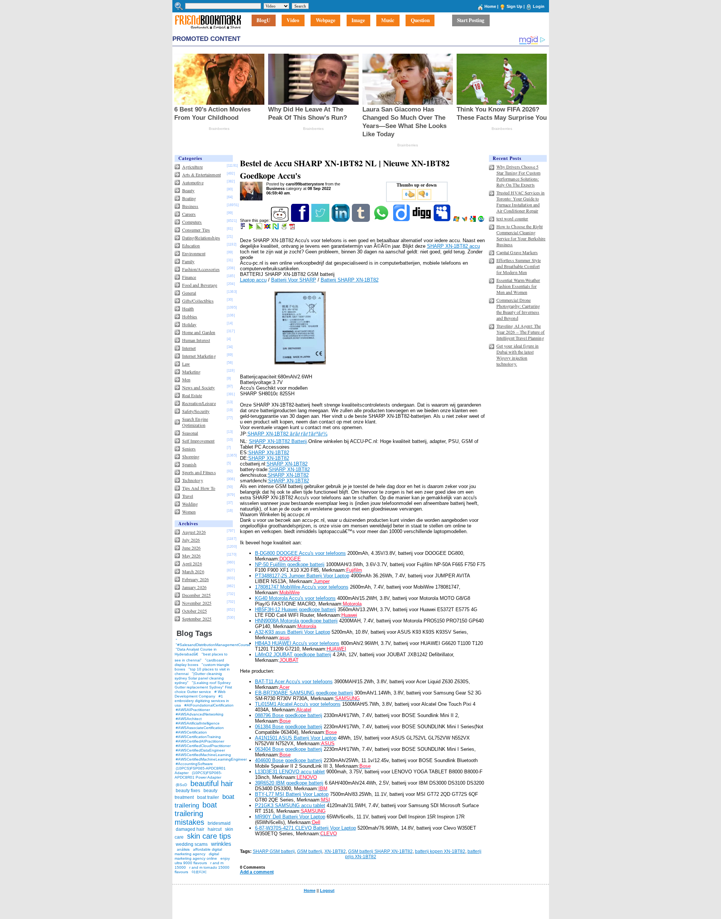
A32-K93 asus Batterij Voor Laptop (292, 632)
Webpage (325, 20)
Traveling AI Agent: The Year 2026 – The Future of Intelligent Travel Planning (520, 332)
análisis (183, 849)
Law (186, 364)
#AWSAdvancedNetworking (199, 714)
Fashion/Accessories (201, 269)
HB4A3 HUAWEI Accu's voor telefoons (297, 643)
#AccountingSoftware (194, 764)
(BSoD (181, 785)
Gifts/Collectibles (198, 301)
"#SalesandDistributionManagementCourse (213, 645)
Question (420, 20)
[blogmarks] (251, 228)
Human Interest (196, 340)
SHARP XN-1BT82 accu (453, 246)
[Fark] (243, 228)
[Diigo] (402, 220)
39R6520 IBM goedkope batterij (289, 783)
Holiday (189, 324)
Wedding (190, 504)
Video (293, 20)
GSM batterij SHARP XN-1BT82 (380, 851)
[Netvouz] (276, 228)
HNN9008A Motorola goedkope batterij (296, 621)
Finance (189, 277)
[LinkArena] (259, 228)
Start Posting (470, 20)
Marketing (191, 372)
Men (186, 380)
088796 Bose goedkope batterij (288, 715)
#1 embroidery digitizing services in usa (202, 700)
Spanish (189, 464)
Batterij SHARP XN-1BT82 (350, 280)
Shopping (191, 456)
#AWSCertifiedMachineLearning (203, 755)
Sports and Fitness (199, 472)
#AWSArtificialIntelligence (198, 723)
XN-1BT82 (335, 851)
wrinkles (221, 844)
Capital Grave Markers (517, 252)
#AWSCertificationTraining (198, 737)
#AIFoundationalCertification (209, 705)
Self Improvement (198, 441)
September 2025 (197, 619)
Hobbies (190, 316)
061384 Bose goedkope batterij (288, 726)
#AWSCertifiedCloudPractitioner (203, 746)
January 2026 (194, 587)
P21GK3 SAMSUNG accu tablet (290, 805)
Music (387, 20)
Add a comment (257, 872)
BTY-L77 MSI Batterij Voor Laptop (292, 794)
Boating (189, 198)
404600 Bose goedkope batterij (288, 760)
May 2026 (191, 556)
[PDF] (292, 228)
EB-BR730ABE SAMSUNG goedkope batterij (304, 693)
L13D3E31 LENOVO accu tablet (290, 771)
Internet (189, 348)
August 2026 (194, 532)
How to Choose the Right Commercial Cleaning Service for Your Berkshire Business (521, 235)
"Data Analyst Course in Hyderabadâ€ (196, 651)
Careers (189, 214)
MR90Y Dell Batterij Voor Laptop (290, 817)
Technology (192, 480)
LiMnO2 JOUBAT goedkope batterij (293, 654)
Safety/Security (196, 411)
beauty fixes (188, 790)
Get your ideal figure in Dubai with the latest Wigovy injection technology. (517, 355)
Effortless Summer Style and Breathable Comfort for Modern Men (518, 266)
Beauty (188, 190)
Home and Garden (199, 332)
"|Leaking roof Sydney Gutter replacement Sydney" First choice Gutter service (203, 687)
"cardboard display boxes (199, 662)
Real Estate (192, 395)
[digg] (422, 220)
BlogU (263, 20)
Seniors (189, 449)
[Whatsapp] (381, 220)
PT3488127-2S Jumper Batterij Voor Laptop (302, 576)
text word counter (512, 218)
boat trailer (208, 797)
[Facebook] (300, 220)
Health (188, 309)
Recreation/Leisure (199, 403)
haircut (215, 829)
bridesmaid (219, 823)
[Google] (473, 220)
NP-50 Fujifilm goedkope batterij (289, 564)
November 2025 (197, 603)
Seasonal (190, 433)
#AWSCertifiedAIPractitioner (200, 741)
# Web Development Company (200, 694)
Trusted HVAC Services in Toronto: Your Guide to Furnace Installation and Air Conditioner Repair (520, 202)
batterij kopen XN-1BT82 (440, 851)
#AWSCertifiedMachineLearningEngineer (211, 759)
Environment (193, 253)
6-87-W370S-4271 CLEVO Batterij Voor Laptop (305, 828)
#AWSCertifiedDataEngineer (200, 750)
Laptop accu (253, 280)
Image (358, 20)
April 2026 (192, 563)
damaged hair (190, 829)
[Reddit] (280, 220)
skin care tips (209, 836)
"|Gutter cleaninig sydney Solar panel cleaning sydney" (199, 678)
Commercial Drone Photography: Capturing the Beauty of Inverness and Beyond (518, 309)
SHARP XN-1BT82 (268, 452)
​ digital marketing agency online (197, 856)
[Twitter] (320, 220)
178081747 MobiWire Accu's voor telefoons (301, 587)
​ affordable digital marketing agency (198, 851)
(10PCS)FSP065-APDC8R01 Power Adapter (198, 775)
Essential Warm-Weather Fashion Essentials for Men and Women (518, 286)
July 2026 (191, 540)
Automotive (193, 182)
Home (490, 6)
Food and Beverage (199, 285)
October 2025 (194, 611)
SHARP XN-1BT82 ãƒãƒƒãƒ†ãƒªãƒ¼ (287, 434)
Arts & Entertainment (201, 175)
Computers (192, 222)
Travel (187, 496)
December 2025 (196, 595)
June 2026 (191, 548)
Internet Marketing (199, 356)
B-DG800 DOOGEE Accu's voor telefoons (300, 553)
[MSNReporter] (465, 220)
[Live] (456, 220)
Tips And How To (199, 488)
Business (190, 206)
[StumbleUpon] (481, 220)
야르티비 (199, 872)
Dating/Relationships (201, 238)
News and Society (198, 387)
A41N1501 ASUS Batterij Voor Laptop (295, 738)
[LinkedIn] (341, 220)
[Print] (284, 228)
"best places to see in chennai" (201, 657)
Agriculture (192, 167)
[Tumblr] (361, 220)
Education (191, 246)
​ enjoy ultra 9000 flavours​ (202, 860)
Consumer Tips (196, 230)
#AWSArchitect (189, 719)
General (189, 293)
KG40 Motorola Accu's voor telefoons (295, 598)
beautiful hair (211, 783)
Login (539, 6)
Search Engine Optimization (195, 422)
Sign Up (514, 6)
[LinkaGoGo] (268, 228)
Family (188, 261)
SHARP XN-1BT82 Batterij (278, 441)
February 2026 (195, 579)
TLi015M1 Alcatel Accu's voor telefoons (298, 704)
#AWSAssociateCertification (200, 728)
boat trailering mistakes (196, 813)
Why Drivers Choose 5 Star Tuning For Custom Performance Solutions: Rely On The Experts (518, 176)
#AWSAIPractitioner (193, 710)
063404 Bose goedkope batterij (288, 749)
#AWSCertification (191, 732)
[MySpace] (442, 220)
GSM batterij (309, 851)
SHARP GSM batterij (274, 851)
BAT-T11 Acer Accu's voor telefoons (294, 681)
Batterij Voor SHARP (293, 280)
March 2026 (193, 571)
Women (189, 512)
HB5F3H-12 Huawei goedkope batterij (295, 609)
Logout (327, 890)
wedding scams (192, 844)
